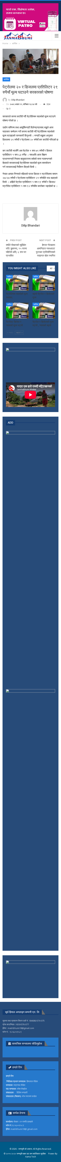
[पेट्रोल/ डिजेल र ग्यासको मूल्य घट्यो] (17, 310)
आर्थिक (6, 79)
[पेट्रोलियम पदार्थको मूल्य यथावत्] (17, 282)
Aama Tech (30, 1156)
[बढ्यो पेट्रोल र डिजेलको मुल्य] (44, 282)
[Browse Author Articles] (30, 214)
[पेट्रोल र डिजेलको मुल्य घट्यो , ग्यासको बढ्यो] (44, 310)
